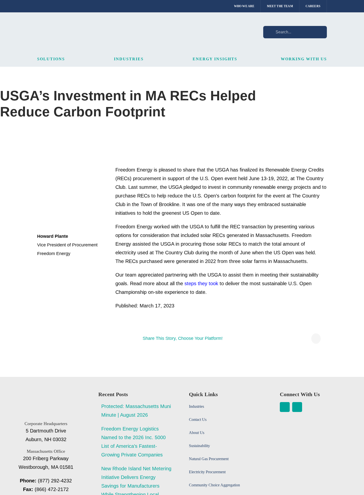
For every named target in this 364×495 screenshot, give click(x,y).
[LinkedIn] (316, 338)
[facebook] (297, 407)
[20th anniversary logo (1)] (69, 23)
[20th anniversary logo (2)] (45, 394)
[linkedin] (285, 407)
